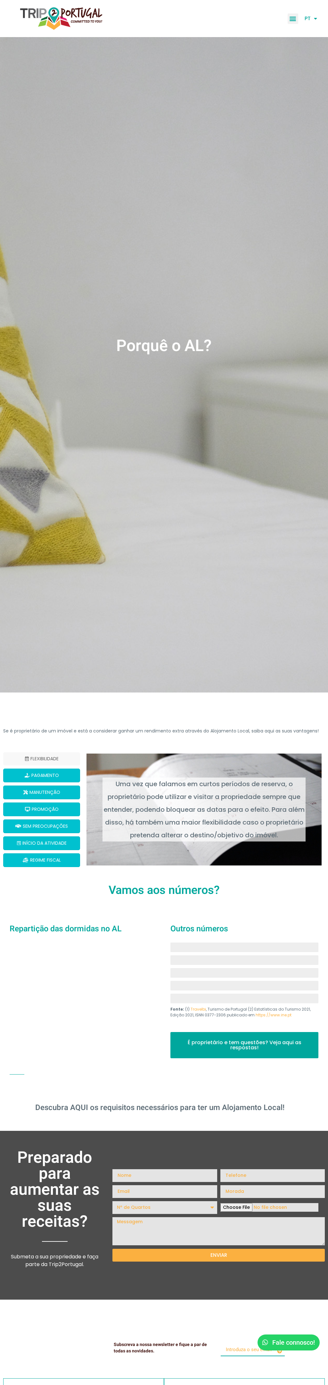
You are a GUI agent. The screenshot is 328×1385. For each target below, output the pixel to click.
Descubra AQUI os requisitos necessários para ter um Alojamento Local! (159, 1107)
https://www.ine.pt (273, 1015)
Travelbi (198, 1009)
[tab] (41, 758)
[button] (293, 18)
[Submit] (279, 1350)
